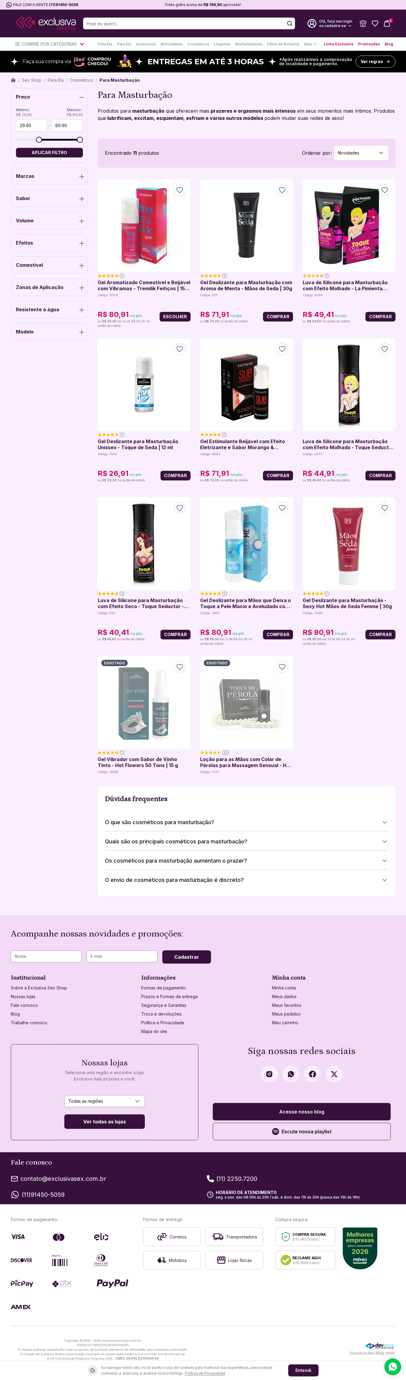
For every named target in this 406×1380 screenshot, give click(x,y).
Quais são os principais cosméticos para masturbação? (176, 841)
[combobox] (361, 153)
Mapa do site (154, 1031)
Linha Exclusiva (338, 44)
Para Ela (124, 44)
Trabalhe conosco (29, 1022)
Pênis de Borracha (283, 44)
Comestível (29, 265)
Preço (23, 97)
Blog (389, 44)
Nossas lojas (23, 996)
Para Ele (105, 44)
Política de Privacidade (205, 1373)
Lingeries (222, 44)
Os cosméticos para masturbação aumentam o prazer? (176, 861)
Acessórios (146, 44)
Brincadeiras (172, 44)
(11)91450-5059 (63, 4)
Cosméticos (198, 44)
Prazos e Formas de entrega (169, 996)
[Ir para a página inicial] (46, 24)
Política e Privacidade (162, 1022)
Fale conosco (24, 1005)
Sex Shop (31, 80)
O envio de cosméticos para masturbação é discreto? (174, 880)
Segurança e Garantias (163, 1005)
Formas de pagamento (163, 987)
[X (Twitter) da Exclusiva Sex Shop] (334, 1074)
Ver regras (372, 61)
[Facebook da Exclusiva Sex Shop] (312, 1074)
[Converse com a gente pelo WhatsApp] (392, 1366)
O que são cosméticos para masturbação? (159, 822)
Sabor (23, 198)
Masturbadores (248, 44)
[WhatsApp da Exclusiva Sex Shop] (290, 1074)
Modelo (25, 332)
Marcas (25, 176)
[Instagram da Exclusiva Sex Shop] (269, 1074)
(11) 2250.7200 (236, 1178)
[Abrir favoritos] (375, 23)
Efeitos (24, 243)
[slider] (39, 140)
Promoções (369, 44)
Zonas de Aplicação (39, 287)
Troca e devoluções (161, 1013)
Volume (25, 221)
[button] (363, 23)
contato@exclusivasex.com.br (63, 1178)
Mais (308, 44)
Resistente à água (37, 309)
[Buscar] (289, 23)
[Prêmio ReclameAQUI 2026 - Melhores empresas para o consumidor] (360, 1248)
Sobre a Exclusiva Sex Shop (39, 987)
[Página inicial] (13, 80)
